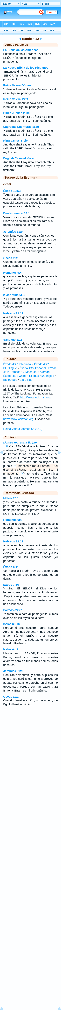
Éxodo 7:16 (11, 584)
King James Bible (15, 140)
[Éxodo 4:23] (57, 460)
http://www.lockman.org (35, 397)
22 (15, 465)
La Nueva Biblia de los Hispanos (25, 67)
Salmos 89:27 (12, 610)
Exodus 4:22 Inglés (41, 375)
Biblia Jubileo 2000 (16, 113)
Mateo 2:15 (10, 498)
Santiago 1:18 (12, 339)
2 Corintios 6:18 (14, 295)
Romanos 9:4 (12, 272)
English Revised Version (20, 158)
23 (22, 473)
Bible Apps (10, 379)
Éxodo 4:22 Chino (15, 375)
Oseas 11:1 (11, 258)
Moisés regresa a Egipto (20, 442)
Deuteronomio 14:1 (16, 213)
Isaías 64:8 (10, 649)
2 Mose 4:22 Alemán (36, 372)
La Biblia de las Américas (20, 50)
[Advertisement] (30, 735)
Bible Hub (26, 379)
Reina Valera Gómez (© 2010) (22, 429)
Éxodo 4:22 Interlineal (17, 364)
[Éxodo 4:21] (4, 460)
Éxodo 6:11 (11, 567)
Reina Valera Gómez (17, 85)
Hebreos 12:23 (13, 313)
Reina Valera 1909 (15, 99)
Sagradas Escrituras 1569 (21, 126)
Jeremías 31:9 (13, 231)
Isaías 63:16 (11, 624)
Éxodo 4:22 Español (33, 368)
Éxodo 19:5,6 (12, 190)
